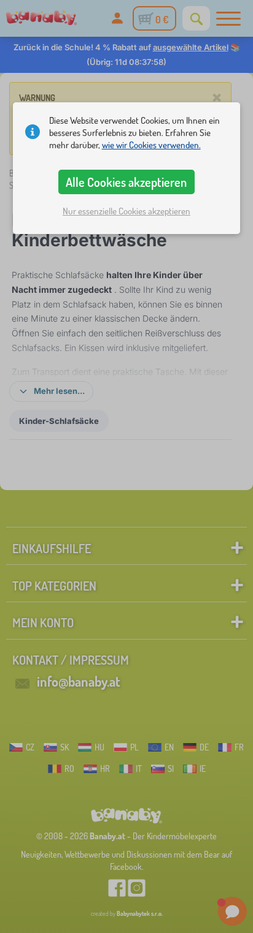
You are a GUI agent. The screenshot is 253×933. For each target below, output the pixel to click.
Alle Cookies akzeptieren (126, 182)
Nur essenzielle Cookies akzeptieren (126, 211)
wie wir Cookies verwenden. (151, 145)
